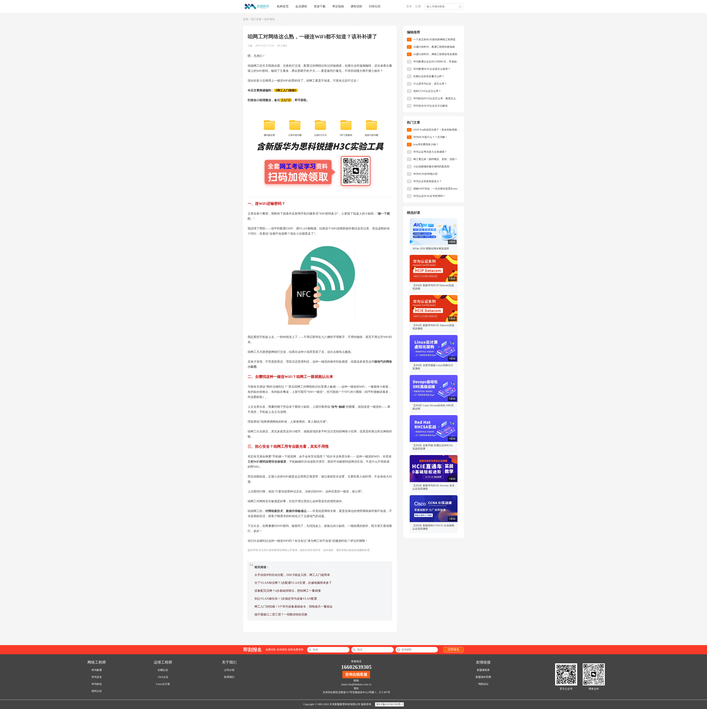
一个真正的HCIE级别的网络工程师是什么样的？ (436, 39)
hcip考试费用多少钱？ (425, 144)
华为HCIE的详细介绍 (425, 174)
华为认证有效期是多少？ (427, 181)
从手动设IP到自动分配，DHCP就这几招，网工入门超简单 (292, 574)
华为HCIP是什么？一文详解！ (430, 137)
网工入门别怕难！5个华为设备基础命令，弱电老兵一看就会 (293, 606)
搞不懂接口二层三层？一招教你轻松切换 (280, 614)
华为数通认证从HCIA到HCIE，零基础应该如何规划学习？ (436, 61)
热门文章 (256, 19)
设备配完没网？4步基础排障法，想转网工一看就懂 (287, 590)
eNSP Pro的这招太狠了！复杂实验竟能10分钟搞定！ (436, 129)
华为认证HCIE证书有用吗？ (429, 196)
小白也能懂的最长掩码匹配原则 (431, 166)
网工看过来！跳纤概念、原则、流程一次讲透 (436, 159)
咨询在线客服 (356, 674)
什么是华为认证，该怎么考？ (430, 83)
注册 (418, 6)
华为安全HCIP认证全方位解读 (430, 105)
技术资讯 (269, 19)
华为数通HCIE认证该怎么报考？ (431, 69)
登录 (409, 6)
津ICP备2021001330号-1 (389, 704)
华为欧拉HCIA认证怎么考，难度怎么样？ (436, 98)
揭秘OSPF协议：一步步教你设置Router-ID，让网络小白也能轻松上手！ (436, 188)
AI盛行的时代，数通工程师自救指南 (434, 46)
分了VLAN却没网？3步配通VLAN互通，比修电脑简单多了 (293, 582)
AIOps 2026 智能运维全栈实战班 (430, 248)
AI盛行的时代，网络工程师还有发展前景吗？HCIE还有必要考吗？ (436, 54)
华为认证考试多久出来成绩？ (430, 151)
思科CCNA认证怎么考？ (427, 91)
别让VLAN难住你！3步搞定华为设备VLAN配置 (285, 598)
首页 (245, 19)
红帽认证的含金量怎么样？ (428, 76)
